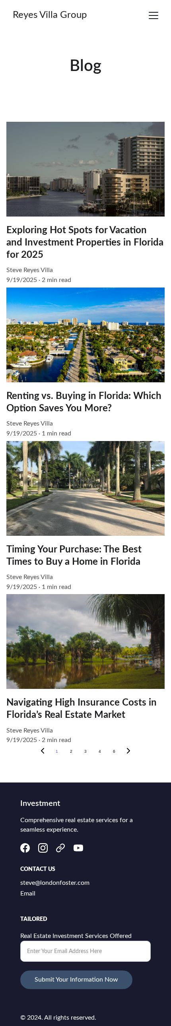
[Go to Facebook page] (25, 848)
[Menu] (153, 15)
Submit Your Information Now (76, 979)
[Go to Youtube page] (78, 848)
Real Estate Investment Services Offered (76, 936)
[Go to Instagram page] (43, 848)
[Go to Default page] (60, 848)
